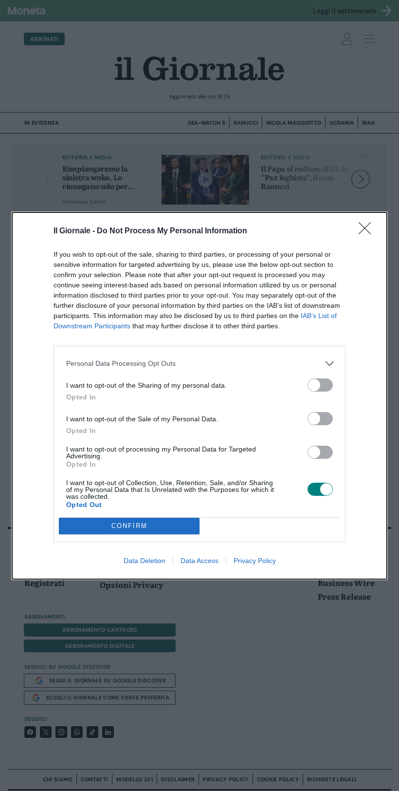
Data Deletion (144, 561)
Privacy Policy (255, 561)
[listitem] (199, 363)
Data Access (199, 561)
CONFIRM (129, 525)
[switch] (320, 385)
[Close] (368, 231)
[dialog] (199, 395)
